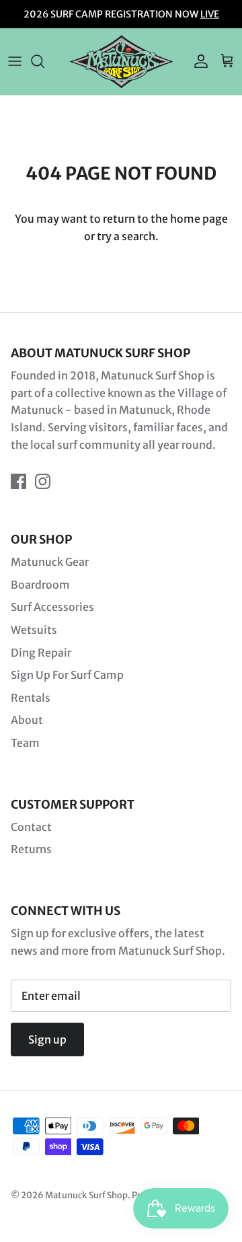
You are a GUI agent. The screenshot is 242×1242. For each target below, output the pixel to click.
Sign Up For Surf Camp (67, 675)
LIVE (209, 14)
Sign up (47, 1039)
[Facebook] (18, 481)
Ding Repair (41, 652)
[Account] (197, 61)
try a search (126, 236)
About (27, 720)
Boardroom (40, 584)
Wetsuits (34, 629)
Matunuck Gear (50, 562)
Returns (31, 849)
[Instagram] (42, 481)
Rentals (30, 697)
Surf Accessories (52, 607)
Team (25, 743)
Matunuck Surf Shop (86, 1195)
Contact (31, 827)
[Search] (44, 61)
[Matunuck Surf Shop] (121, 61)
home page (199, 218)
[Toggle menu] (15, 61)
